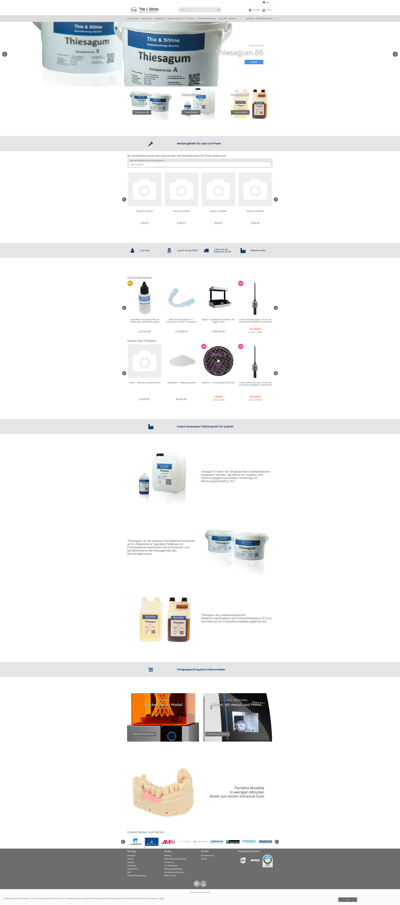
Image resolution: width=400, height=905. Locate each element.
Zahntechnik (146, 18)
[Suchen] (218, 9)
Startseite (131, 856)
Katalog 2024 (133, 18)
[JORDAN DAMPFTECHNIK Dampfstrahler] (216, 842)
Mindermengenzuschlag (136, 876)
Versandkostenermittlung (174, 872)
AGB (129, 872)
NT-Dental (189, 18)
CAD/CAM (222, 18)
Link (162, 898)
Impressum (131, 866)
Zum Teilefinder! (254, 60)
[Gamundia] (200, 842)
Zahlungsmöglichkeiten (173, 869)
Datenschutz (132, 869)
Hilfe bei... (168, 856)
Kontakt (130, 859)
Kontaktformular (207, 856)
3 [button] (201, 82)
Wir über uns (169, 862)
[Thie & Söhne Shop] (144, 10)
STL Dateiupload (170, 866)
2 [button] (198, 82)
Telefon (204, 859)
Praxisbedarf (159, 18)
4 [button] (203, 82)
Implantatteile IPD (175, 18)
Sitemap (130, 862)
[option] (200, 54)
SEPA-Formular (170, 876)
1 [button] (196, 82)
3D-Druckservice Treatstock (175, 859)
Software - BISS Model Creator (259, 18)
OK (348, 900)
